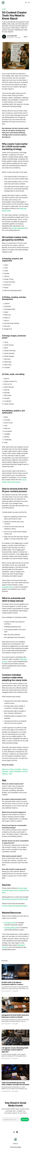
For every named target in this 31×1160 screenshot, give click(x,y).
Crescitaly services (7, 587)
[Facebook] (17, 1132)
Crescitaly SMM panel (11, 927)
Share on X (5, 769)
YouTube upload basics (18, 228)
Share (25, 36)
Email (10, 773)
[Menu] (28, 2)
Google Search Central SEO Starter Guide (15, 899)
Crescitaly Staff (12, 36)
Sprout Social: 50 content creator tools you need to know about (15, 890)
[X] (14, 1132)
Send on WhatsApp (15, 771)
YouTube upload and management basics (14, 906)
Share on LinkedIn (15, 769)
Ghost (19, 1147)
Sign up (15, 1143)
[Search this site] (26, 2)
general (4, 9)
